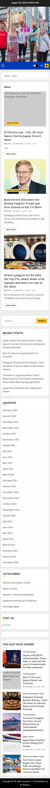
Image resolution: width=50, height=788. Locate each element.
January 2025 (9, 486)
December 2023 (11, 562)
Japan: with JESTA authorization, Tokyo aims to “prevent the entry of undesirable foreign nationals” (24, 344)
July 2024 (7, 521)
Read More (11, 154)
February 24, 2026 (33, 687)
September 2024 (11, 509)
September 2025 (11, 439)
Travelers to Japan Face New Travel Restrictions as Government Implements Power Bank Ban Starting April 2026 (23, 379)
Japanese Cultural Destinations (18, 594)
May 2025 (7, 462)
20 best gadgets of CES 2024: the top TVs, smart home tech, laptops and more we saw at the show (24, 280)
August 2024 (9, 515)
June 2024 (8, 527)
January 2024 (9, 556)
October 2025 (9, 433)
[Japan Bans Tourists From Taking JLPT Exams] (12, 743)
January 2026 (9, 416)
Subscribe (47, 66)
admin (8, 144)
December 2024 (11, 492)
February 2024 (10, 550)
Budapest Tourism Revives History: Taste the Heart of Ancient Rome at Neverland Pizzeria (23, 366)
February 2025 (10, 480)
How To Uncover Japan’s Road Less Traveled (32, 680)
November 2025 (11, 427)
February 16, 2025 (23, 144)
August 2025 (9, 445)
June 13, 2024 (21, 211)
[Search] (41, 65)
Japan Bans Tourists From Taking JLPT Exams (34, 743)
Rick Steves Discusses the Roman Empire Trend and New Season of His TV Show (23, 203)
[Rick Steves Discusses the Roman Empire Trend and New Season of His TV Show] (25, 176)
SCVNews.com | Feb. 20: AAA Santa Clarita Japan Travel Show (23, 136)
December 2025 (11, 422)
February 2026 (10, 410)
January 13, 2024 (23, 291)
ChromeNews (39, 781)
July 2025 (7, 451)
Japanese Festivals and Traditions (20, 600)
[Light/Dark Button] (36, 65)
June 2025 (8, 457)
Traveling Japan (13, 266)
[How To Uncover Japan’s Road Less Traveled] (12, 680)
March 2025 (9, 474)
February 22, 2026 (33, 750)
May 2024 (7, 533)
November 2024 (11, 498)
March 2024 (9, 544)
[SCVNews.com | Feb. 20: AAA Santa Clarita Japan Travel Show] (25, 109)
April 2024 (8, 539)
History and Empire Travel (17, 190)
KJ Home (7, 625)
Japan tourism (12, 123)
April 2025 (8, 468)
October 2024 (9, 503)
